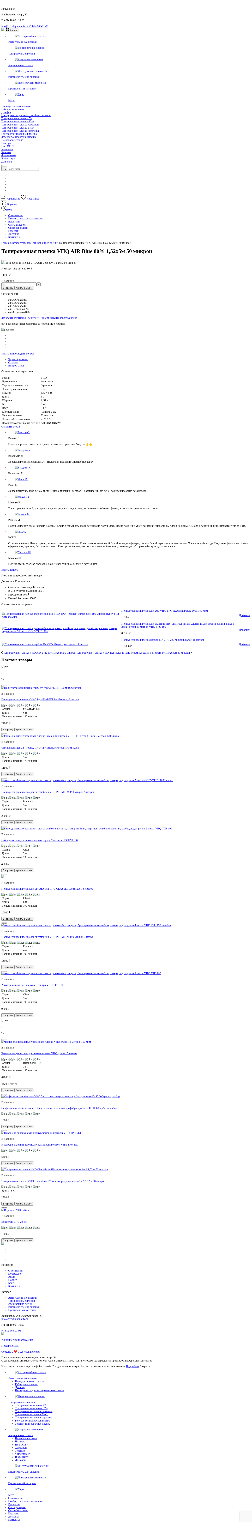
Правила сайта (10, 1345)
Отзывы (13, 362)
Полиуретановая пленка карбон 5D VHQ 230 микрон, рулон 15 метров (163, 639)
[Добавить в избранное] (2, 260)
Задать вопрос (9, 353)
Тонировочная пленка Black (17, 127)
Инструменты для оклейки (24, 1306)
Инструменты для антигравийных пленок (26, 115)
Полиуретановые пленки (16, 106)
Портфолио (15, 1273)
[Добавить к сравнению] (5, 260)
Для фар (6, 112)
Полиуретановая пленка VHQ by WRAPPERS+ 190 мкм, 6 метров (40, 699)
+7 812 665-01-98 (38, 26)
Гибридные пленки (12, 109)
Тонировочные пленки (21, 1300)
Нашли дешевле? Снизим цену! (37, 317)
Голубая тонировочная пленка (19, 133)
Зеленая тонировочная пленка (19, 136)
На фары (6, 143)
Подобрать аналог (66, 317)
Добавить (244, 615)
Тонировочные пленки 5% (16, 118)
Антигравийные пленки (22, 1297)
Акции (12, 1276)
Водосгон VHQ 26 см (14, 1221)
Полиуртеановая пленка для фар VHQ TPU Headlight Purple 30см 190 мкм (164, 610)
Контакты (14, 237)
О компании (15, 215)
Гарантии (13, 230)
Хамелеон (7, 149)
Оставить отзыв (10, 426)
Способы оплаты (18, 227)
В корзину (8, 288)
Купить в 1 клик (24, 288)
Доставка (13, 233)
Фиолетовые (8, 155)
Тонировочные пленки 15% (17, 121)
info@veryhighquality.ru (15, 26)
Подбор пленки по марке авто (25, 218)
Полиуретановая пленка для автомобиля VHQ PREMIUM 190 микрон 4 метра (47, 936)
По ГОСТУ (8, 146)
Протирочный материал (22, 1310)
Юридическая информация (17, 1339)
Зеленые (6, 152)
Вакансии (14, 221)
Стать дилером (17, 224)
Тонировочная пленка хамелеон (20, 124)
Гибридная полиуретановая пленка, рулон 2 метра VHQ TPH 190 (39, 840)
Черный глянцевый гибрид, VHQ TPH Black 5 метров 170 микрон (40, 747)
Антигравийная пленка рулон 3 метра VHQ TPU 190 (32, 985)
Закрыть (145, 1366)
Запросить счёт (10, 317)
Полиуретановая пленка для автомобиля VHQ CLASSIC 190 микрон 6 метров (47, 888)
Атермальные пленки (20, 1303)
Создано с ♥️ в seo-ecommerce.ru (20, 1351)
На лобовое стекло (12, 139)
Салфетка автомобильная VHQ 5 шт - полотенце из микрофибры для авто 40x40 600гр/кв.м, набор (59, 1108)
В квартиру (8, 158)
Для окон (6, 161)
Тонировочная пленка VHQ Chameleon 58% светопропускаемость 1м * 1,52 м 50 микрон (53, 1181)
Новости (13, 1279)
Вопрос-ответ (16, 365)
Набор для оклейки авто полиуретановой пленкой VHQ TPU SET (40, 1144)
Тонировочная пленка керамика (20, 130)
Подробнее (132, 1366)
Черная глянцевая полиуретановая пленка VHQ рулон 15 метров (39, 1053)
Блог (11, 1282)
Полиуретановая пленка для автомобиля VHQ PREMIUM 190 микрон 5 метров (47, 792)
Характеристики (18, 359)
